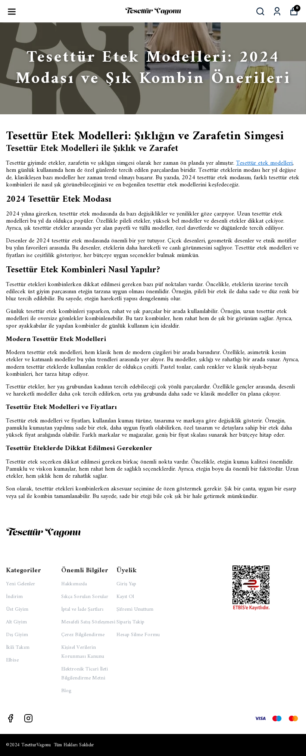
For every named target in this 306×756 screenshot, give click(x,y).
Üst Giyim (17, 609)
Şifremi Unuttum (134, 609)
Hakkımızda (74, 584)
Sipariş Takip (130, 622)
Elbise (12, 660)
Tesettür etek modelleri (264, 163)
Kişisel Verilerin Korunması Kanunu (82, 652)
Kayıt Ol (125, 596)
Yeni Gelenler (20, 584)
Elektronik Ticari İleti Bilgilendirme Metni (84, 673)
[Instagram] (28, 718)
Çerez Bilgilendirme (82, 634)
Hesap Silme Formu (138, 634)
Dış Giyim (17, 634)
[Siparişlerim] (277, 11)
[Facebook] (10, 718)
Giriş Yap (126, 584)
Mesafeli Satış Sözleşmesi (88, 622)
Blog (66, 690)
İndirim (14, 596)
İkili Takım (17, 647)
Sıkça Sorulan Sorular (84, 596)
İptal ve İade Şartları (82, 609)
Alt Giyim (16, 622)
